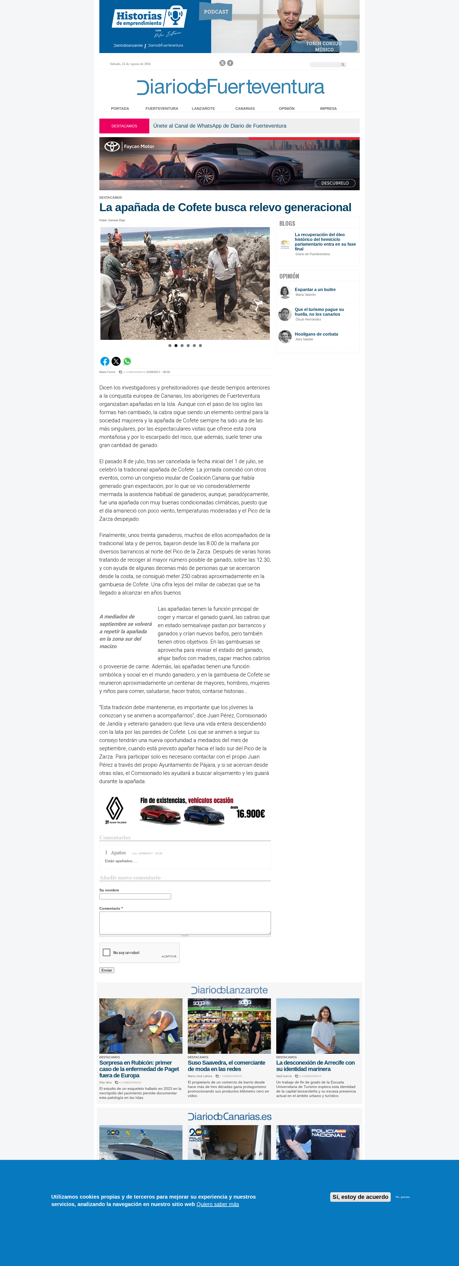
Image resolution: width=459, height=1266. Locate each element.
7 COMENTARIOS (231, 1076)
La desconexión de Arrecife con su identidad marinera (315, 1065)
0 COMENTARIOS (130, 1082)
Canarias (245, 108)
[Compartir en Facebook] (104, 364)
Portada (120, 108)
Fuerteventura (162, 108)
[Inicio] (229, 96)
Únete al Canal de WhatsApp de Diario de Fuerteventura (219, 126)
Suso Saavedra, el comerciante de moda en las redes (226, 1065)
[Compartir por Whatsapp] (127, 364)
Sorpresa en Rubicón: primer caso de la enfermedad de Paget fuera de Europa (139, 1069)
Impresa (328, 108)
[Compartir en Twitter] (116, 364)
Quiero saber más (218, 1204)
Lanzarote (203, 108)
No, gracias (403, 1196)
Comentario (111, 908)
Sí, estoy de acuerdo (360, 1197)
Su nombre (109, 890)
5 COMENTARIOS (310, 1076)
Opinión (287, 108)
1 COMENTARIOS (134, 372)
